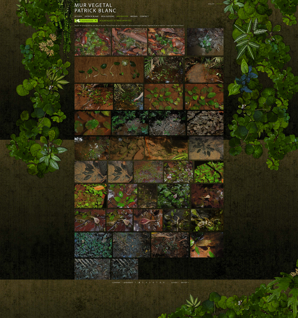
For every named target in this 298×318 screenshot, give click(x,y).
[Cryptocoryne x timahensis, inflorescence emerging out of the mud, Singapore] (207, 207)
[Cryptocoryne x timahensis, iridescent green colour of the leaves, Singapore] (90, 207)
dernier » (185, 282)
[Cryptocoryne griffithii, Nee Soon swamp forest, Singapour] (164, 82)
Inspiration (122, 16)
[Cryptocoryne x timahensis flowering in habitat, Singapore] (147, 207)
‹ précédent (128, 282)
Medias (134, 16)
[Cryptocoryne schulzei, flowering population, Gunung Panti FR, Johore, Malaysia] (92, 279)
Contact (144, 16)
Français (220, 4)
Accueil (78, 16)
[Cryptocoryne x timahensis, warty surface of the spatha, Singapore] (148, 230)
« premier (116, 282)
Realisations (107, 16)
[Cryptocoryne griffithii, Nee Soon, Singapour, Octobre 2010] (163, 109)
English (211, 4)
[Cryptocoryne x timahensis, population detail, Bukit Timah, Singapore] (148, 182)
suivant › (175, 282)
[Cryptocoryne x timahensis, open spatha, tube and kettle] (177, 230)
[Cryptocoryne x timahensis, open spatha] (207, 230)
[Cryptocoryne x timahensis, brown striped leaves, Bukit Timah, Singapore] (122, 207)
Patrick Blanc (92, 16)
